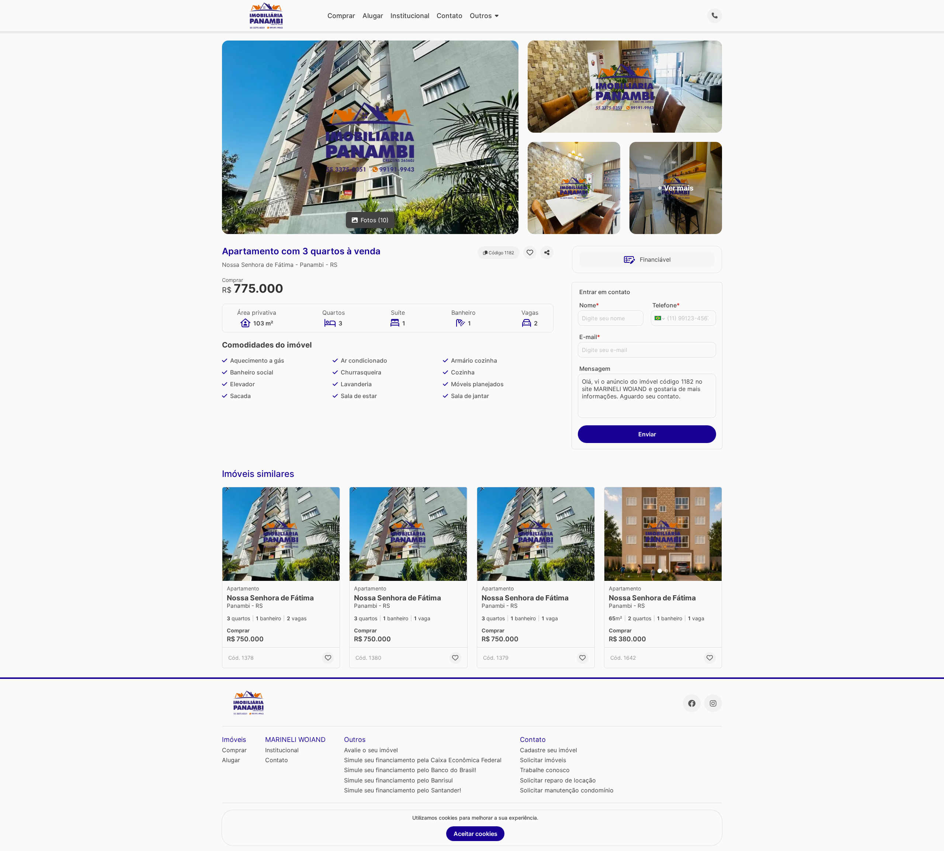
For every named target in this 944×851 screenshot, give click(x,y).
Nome (589, 305)
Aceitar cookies (475, 833)
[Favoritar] (530, 252)
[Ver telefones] (714, 15)
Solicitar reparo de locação (558, 780)
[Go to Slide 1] (659, 571)
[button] (281, 534)
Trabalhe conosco (545, 770)
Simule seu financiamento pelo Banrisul (398, 780)
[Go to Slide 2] (666, 571)
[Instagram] (713, 703)
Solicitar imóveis (543, 760)
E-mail (589, 337)
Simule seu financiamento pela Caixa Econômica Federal (423, 760)
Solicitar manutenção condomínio (567, 790)
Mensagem (594, 368)
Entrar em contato (604, 292)
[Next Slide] (714, 534)
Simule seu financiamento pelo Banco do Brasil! (410, 770)
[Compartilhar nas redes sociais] (546, 252)
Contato (449, 16)
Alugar (372, 16)
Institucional (410, 16)
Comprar (341, 16)
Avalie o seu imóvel (371, 750)
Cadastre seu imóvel (548, 750)
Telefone (666, 305)
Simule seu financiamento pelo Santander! (402, 790)
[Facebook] (692, 703)
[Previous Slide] (612, 534)
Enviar (647, 434)
